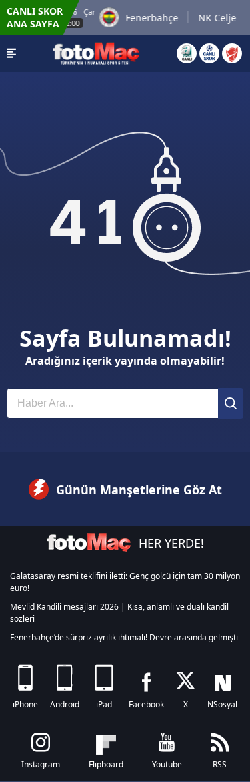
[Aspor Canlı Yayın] (187, 53)
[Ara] (230, 403)
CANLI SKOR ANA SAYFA (35, 17)
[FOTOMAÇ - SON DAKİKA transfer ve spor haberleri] (96, 53)
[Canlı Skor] (209, 53)
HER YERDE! (171, 543)
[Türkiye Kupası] (232, 53)
